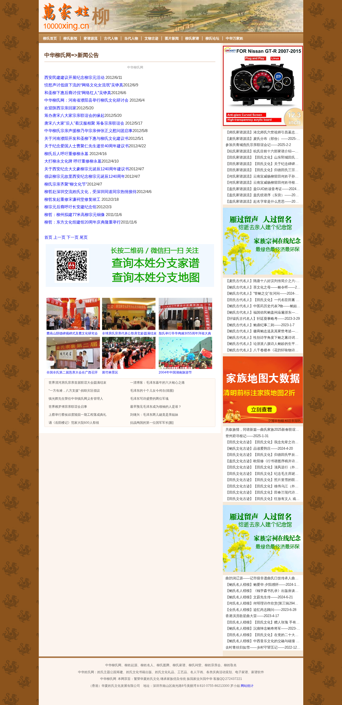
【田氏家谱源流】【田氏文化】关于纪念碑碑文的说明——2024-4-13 (264, 164)
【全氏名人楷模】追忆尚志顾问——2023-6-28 (261, 610)
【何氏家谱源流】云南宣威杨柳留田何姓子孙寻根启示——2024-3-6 (264, 176)
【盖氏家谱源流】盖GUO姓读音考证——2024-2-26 (264, 189)
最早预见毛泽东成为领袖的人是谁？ (155, 407)
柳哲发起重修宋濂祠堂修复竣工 (73, 199)
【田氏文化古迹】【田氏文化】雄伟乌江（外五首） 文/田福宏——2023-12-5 (264, 486)
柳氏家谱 (192, 38)
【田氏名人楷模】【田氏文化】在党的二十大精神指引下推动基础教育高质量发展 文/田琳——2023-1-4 (264, 635)
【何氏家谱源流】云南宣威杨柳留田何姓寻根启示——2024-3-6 (264, 182)
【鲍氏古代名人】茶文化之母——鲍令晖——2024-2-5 (264, 287)
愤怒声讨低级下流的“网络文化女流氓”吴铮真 (83, 85)
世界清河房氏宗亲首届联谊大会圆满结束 (77, 382)
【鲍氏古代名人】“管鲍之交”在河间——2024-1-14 (264, 293)
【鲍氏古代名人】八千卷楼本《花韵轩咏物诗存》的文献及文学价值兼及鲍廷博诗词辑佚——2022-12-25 (264, 350)
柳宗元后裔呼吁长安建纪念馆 (70, 207)
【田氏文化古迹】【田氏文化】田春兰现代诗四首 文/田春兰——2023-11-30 (264, 492)
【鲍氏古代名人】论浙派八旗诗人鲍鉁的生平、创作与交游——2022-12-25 (264, 344)
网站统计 (247, 686)
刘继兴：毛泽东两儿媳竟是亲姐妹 (154, 415)
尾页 (84, 237)
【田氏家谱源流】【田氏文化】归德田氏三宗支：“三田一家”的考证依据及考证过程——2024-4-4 (264, 170)
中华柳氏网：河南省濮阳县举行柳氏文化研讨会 (87, 100)
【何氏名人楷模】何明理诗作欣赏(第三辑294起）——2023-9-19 (264, 603)
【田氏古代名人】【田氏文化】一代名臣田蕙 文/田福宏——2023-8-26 (264, 300)
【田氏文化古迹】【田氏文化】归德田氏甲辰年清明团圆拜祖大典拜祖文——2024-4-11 (264, 455)
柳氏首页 (50, 38)
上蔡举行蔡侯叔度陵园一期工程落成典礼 (77, 415)
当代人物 (131, 38)
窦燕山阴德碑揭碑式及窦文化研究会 (72, 333)
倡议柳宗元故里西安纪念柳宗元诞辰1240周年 (84, 176)
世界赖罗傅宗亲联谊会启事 (68, 407)
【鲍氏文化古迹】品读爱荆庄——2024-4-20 (259, 448)
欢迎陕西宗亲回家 (60, 108)
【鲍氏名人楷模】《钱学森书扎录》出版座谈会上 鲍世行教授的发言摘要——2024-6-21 (264, 591)
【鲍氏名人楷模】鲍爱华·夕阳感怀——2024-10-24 (264, 585)
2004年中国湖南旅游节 (175, 372)
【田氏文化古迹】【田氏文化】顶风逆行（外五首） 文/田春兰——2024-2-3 (264, 467)
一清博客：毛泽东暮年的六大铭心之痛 (157, 382)
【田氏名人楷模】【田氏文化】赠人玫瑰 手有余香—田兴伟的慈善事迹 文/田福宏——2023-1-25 (264, 622)
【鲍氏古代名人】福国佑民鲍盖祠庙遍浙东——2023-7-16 (264, 312)
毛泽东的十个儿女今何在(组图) (152, 390)
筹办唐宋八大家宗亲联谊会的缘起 (74, 115)
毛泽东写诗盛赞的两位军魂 (149, 398)
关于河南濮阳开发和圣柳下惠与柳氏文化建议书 (86, 138)
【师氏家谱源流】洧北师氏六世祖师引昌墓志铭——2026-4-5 (264, 132)
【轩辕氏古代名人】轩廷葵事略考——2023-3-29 (263, 319)
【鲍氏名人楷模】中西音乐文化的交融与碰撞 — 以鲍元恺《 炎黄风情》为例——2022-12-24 (264, 641)
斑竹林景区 (110, 372)
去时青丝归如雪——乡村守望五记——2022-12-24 (264, 647)
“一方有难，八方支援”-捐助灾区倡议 (74, 390)
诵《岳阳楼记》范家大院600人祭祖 (74, 423)
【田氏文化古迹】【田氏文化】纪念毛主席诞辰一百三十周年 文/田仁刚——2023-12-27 (264, 474)
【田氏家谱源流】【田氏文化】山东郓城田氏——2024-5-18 (264, 157)
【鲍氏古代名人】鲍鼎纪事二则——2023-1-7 (260, 325)
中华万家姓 (234, 38)
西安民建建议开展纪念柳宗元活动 (75, 77)
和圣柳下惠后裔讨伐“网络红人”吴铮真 (77, 92)
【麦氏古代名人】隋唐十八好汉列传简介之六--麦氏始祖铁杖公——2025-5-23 (264, 281)
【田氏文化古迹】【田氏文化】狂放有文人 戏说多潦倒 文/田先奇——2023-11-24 (264, 499)
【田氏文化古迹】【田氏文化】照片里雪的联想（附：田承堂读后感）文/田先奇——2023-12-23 (264, 480)
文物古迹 (151, 38)
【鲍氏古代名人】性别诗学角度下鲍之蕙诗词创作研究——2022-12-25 (264, 338)
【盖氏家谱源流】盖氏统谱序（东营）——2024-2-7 (264, 195)
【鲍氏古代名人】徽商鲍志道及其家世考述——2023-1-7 (264, 331)
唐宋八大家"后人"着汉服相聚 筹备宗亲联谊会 (84, 123)
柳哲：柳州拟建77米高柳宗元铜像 (75, 214)
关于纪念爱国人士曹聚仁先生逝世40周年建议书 (86, 146)
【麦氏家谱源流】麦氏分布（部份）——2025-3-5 (263, 139)
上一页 (59, 237)
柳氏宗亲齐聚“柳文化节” (65, 184)
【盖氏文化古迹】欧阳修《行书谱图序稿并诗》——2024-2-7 (264, 461)
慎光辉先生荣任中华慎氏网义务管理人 (76, 398)
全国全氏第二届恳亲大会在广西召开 (72, 372)
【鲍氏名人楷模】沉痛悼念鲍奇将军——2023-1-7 (263, 628)
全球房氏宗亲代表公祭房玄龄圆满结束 (129, 333)
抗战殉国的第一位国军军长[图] (151, 423)
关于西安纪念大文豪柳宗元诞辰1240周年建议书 (86, 169)
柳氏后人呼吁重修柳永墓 (67, 153)
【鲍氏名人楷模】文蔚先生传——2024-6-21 (259, 597)
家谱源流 (91, 38)
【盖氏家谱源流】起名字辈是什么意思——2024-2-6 (264, 201)
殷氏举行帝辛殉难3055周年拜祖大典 (185, 333)
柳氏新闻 (70, 38)
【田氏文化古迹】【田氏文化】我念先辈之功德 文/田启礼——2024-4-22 (264, 442)
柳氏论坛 (212, 38)
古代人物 (111, 38)
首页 (48, 237)
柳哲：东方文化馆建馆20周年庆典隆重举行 (82, 222)
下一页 (73, 237)
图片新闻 (172, 38)
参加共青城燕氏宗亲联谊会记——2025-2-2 (258, 145)
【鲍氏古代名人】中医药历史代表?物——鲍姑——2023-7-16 (264, 306)
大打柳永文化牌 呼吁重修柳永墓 (73, 161)
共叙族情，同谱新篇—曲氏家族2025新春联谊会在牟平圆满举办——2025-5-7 (264, 429)
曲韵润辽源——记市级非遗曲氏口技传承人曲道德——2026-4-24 (264, 578)
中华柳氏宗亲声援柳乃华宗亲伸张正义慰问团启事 (88, 130)
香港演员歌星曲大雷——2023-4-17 (252, 616)
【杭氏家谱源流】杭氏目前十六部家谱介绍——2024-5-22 (264, 151)
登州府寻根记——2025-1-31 (247, 436)
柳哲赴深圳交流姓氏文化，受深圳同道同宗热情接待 (90, 191)
